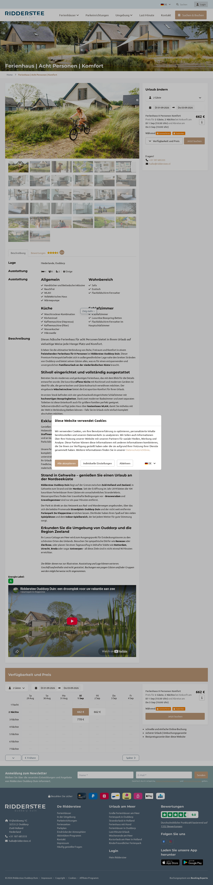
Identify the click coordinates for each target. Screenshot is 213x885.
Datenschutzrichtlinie (138, 449)
